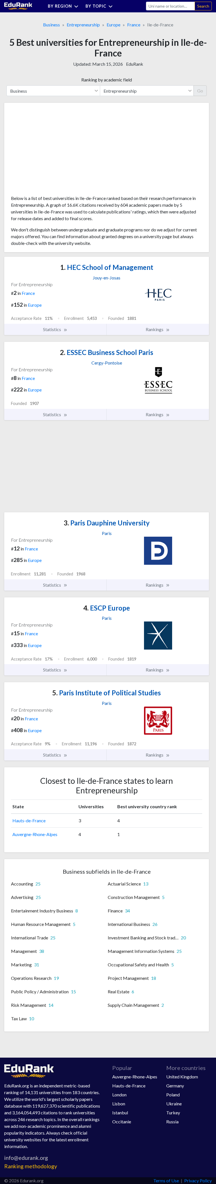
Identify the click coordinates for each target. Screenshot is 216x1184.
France (133, 24)
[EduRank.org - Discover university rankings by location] (18, 5)
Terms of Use (166, 1180)
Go (200, 90)
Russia (172, 1121)
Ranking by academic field (106, 79)
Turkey (173, 1112)
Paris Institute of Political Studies (106, 693)
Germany (175, 1085)
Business (51, 24)
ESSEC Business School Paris (106, 352)
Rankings (155, 329)
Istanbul (120, 1112)
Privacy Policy (198, 1180)
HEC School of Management (106, 267)
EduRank (134, 64)
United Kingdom (182, 1076)
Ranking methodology (30, 1166)
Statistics (52, 329)
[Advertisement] (53, 151)
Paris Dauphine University (107, 523)
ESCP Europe (106, 608)
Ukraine (174, 1103)
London (119, 1094)
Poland (173, 1094)
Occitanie (121, 1121)
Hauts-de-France (29, 820)
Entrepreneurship (83, 24)
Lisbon (118, 1103)
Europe (113, 24)
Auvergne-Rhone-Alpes (34, 834)
